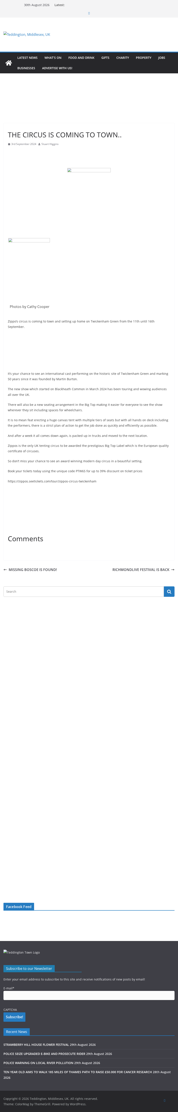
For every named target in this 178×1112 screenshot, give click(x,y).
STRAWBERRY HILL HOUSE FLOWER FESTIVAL (36, 1045)
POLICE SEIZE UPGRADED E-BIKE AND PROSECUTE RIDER (44, 1054)
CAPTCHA (10, 1010)
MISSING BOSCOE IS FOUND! (33, 569)
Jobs (161, 58)
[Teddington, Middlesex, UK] (8, 63)
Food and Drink (81, 58)
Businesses (26, 68)
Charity (122, 58)
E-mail (8, 988)
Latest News (27, 58)
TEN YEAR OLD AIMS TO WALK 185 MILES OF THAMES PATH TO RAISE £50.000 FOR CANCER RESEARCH (77, 1072)
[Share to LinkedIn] (26, 152)
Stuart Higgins (50, 144)
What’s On (52, 58)
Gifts (105, 58)
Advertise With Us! (57, 68)
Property (143, 58)
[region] (117, 34)
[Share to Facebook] (11, 152)
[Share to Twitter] (19, 152)
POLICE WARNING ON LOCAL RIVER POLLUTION (38, 1063)
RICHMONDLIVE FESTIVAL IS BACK (140, 569)
